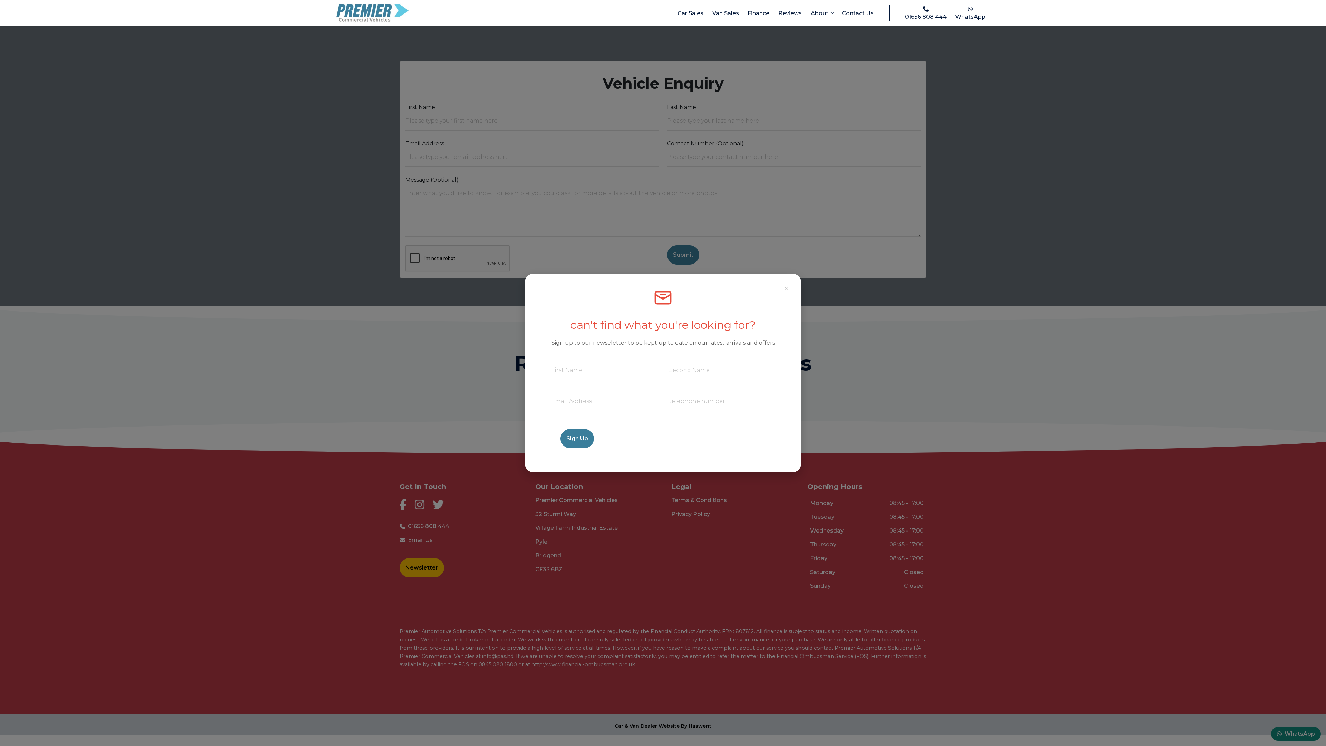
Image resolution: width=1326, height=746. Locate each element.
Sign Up (577, 438)
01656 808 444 (926, 16)
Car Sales (690, 13)
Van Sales (725, 13)
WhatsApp (970, 16)
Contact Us (858, 13)
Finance (758, 13)
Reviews (790, 13)
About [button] (820, 13)
